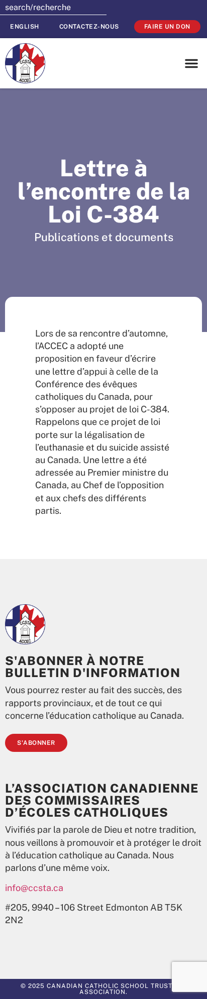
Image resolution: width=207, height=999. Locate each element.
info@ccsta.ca (34, 887)
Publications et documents (103, 237)
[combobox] (53, 7)
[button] (191, 63)
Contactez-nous (89, 26)
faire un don (167, 26)
